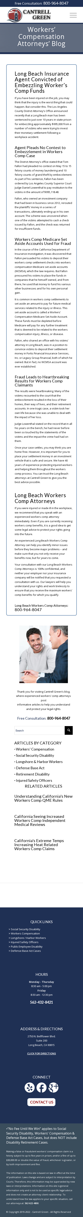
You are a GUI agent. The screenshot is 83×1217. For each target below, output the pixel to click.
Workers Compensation (25, 933)
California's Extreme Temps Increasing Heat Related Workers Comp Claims (39, 844)
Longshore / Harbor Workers (28, 938)
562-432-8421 (41, 1002)
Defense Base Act (30, 768)
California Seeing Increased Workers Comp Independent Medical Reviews (39, 820)
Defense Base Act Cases (26, 951)
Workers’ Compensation (35, 749)
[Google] (53, 1091)
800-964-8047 (55, 3)
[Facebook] (41, 1091)
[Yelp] (30, 1091)
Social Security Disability (35, 755)
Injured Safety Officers (34, 780)
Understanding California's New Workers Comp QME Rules (43, 798)
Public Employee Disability (27, 946)
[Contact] (41, 1105)
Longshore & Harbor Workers (39, 761)
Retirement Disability (33, 774)
